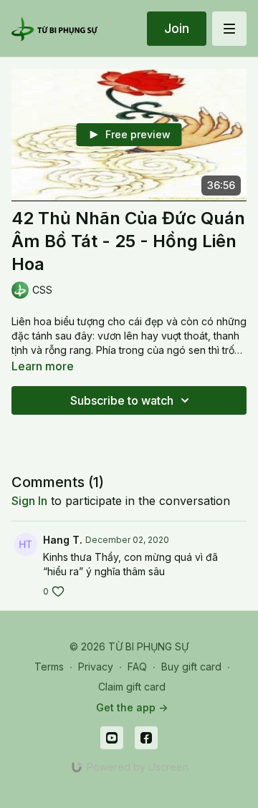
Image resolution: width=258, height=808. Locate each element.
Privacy (95, 666)
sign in (29, 501)
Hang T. (62, 540)
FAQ (137, 666)
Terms (49, 666)
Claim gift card (132, 686)
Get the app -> (132, 707)
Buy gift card (191, 666)
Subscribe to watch (121, 400)
